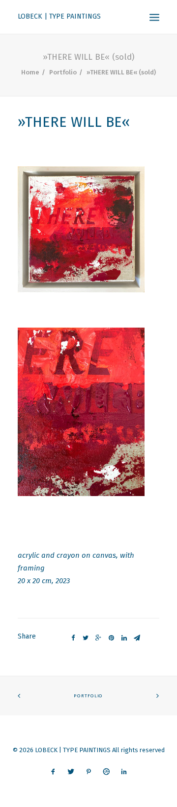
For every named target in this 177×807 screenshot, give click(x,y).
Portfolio (63, 72)
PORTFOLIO (88, 696)
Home (30, 72)
